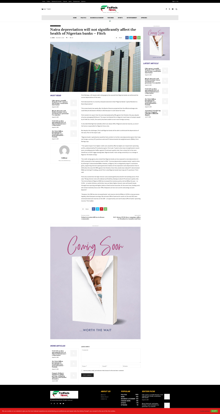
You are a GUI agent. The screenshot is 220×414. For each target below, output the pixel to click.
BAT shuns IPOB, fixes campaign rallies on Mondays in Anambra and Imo (127, 218)
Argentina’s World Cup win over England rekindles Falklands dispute (153, 113)
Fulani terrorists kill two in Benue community (92, 218)
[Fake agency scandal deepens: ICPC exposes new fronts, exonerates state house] (73, 103)
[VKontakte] (60, 404)
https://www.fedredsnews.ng (64, 160)
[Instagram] (54, 404)
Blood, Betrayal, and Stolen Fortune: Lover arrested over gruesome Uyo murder (60, 113)
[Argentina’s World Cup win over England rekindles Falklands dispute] (165, 113)
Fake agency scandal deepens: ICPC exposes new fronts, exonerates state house (60, 103)
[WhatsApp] (139, 37)
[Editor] (64, 150)
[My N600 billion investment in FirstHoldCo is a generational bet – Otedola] (73, 133)
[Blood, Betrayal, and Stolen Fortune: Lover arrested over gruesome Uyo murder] (73, 113)
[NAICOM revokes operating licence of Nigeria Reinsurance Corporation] (73, 123)
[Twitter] (169, 9)
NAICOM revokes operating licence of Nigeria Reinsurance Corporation (59, 123)
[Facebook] (166, 9)
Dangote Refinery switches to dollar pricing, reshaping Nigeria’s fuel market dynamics (59, 376)
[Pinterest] (135, 37)
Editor (53, 37)
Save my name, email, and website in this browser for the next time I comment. (103, 370)
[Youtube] (173, 9)
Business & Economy (55, 25)
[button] (176, 9)
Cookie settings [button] (204, 411)
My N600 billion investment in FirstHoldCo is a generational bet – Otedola (58, 134)
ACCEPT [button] (214, 411)
